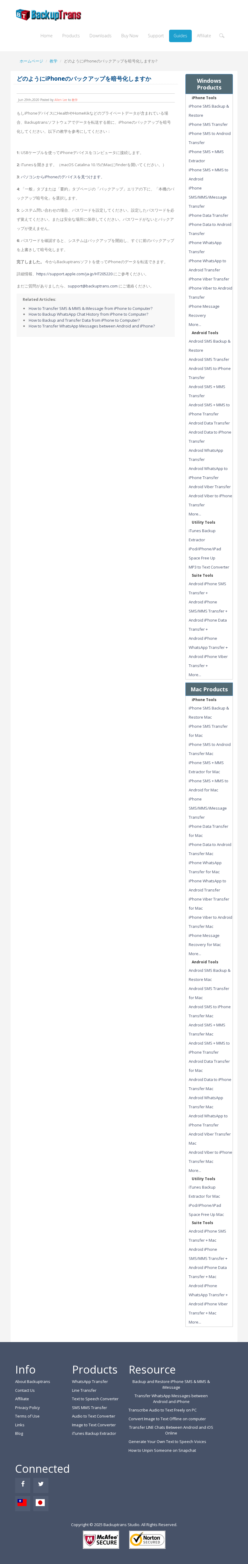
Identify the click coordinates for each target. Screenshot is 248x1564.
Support (156, 36)
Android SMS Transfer (209, 359)
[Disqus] (96, 416)
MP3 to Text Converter (209, 567)
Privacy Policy (27, 1407)
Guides (180, 36)
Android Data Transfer (209, 423)
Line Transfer (84, 1390)
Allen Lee (60, 100)
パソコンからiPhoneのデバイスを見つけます (61, 177)
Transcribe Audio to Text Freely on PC (163, 1410)
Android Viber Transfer (210, 486)
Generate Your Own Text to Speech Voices (167, 1441)
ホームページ (31, 61)
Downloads (101, 36)
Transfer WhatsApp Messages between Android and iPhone (171, 1398)
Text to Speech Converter (95, 1398)
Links (19, 1425)
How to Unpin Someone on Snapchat (162, 1450)
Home (47, 36)
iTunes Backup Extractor (94, 1433)
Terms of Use (27, 1416)
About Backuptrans (32, 1381)
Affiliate (204, 36)
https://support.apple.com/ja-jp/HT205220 (74, 274)
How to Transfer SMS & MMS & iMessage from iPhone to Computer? (90, 308)
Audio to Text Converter (93, 1416)
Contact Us (25, 1390)
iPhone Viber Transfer (209, 279)
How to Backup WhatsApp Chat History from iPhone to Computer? (88, 314)
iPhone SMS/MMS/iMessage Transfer (208, 197)
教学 (53, 61)
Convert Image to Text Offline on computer (167, 1418)
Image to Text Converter (94, 1425)
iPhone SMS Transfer (208, 124)
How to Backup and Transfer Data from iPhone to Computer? (84, 320)
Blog (19, 1433)
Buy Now (129, 36)
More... (195, 324)
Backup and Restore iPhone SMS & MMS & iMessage (171, 1384)
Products (71, 36)
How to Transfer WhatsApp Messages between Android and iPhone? (92, 326)
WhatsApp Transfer (90, 1381)
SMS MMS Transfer (89, 1407)
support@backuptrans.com (93, 286)
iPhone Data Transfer (208, 215)
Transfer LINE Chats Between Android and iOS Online (171, 1430)
